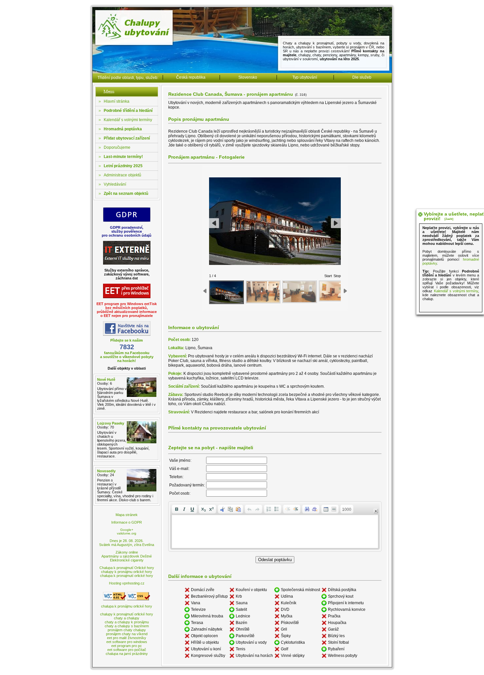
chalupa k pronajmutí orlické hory (126, 576)
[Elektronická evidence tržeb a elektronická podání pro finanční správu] (126, 297)
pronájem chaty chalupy (127, 630)
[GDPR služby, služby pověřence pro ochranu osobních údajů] (126, 220)
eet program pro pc (126, 646)
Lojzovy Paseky (110, 423)
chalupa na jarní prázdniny (127, 654)
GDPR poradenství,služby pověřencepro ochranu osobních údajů (126, 231)
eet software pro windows (126, 642)
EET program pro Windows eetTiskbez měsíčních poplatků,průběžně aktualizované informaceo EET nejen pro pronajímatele (126, 310)
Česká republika (190, 77)
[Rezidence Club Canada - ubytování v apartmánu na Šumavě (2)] (263, 292)
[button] (176, 509)
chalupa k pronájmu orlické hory (126, 606)
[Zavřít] (448, 219)
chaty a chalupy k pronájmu (127, 622)
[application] (275, 526)
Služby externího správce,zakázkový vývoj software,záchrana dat (126, 274)
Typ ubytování (304, 77)
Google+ (126, 530)
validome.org (126, 533)
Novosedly (106, 471)
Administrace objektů (122, 175)
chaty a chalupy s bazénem (127, 626)
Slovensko (247, 77)
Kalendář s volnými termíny (128, 119)
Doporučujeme (117, 147)
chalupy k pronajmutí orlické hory (126, 614)
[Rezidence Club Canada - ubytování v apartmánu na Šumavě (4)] (336, 290)
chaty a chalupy (126, 618)
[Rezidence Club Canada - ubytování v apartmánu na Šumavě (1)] (226, 292)
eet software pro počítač (126, 650)
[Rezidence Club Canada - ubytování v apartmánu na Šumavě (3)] (299, 291)
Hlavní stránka (116, 101)
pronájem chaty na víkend (127, 634)
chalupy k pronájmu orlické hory (126, 572)
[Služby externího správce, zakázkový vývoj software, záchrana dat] (126, 263)
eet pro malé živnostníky (126, 638)
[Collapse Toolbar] (376, 511)
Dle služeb (361, 77)
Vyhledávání (115, 184)
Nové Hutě (106, 379)
